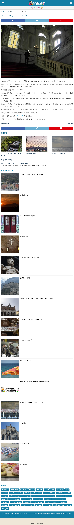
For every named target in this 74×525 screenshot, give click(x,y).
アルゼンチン (23, 490)
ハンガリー (62, 499)
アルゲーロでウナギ (26, 340)
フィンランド (5, 502)
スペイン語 (42, 8)
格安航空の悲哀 (31, 153)
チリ (23, 499)
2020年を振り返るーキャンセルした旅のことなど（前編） (37, 298)
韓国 (3, 508)
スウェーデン (34, 496)
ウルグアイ (20, 493)
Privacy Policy (5, 516)
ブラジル (13, 502)
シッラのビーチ (24, 444)
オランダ (27, 493)
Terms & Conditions (14, 516)
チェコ (10, 499)
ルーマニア (38, 505)
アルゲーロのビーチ (26, 361)
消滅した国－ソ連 (66, 505)
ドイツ (35, 499)
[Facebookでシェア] (13, 20)
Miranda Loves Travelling (8, 513)
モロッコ (17, 505)
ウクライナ (12, 493)
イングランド (60, 490)
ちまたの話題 (6, 159)
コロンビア (67, 493)
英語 (32, 8)
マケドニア (4, 505)
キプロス (39, 493)
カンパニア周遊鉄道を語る (27, 216)
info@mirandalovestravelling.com (42, 513)
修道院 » (70, 124)
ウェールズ (4, 493)
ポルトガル (63, 502)
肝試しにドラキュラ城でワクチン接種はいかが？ (16, 163)
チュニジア (16, 499)
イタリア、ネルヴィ (58, 153)
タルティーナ (24, 464)
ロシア (45, 505)
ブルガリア (26, 502)
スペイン (52, 496)
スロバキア (68, 496)
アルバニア (32, 490)
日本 (59, 505)
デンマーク (28, 499)
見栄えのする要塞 (25, 278)
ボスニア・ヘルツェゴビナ (52, 502)
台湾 (54, 505)
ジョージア (21, 496)
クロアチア (59, 493)
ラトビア (24, 505)
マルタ (11, 505)
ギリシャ (52, 493)
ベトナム (33, 502)
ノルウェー (47, 499)
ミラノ (13, 11)
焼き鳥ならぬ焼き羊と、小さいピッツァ (31, 402)
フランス (19, 502)
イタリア (7, 11)
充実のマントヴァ (25, 236)
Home (2, 11)
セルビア (4, 499)
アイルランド (5, 490)
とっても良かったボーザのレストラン (31, 319)
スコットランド (44, 496)
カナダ (33, 493)
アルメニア (39, 490)
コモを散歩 (23, 423)
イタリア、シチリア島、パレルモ (29, 257)
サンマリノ (4, 496)
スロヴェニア (60, 496)
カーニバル (20, 116)
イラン (52, 490)
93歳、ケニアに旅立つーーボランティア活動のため (35, 381)
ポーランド (40, 502)
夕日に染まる (24, 195)
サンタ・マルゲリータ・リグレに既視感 (31, 174)
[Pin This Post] (61, 20)
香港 (7, 508)
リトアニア (31, 505)
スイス (27, 496)
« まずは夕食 (5, 124)
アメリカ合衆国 (14, 490)
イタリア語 (35, 8)
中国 (50, 505)
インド (67, 490)
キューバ (45, 493)
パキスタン (55, 499)
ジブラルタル (12, 496)
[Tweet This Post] (37, 20)
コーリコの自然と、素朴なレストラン (11, 154)
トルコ (40, 499)
